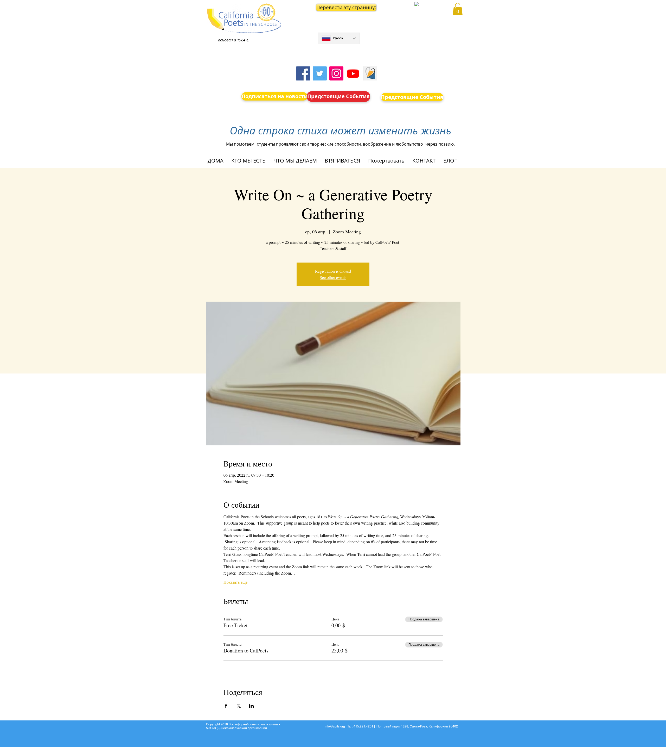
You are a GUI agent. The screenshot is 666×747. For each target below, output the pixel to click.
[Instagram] (336, 73)
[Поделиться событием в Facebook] (225, 706)
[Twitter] (320, 73)
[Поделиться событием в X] (238, 706)
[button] (338, 7)
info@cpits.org (335, 726)
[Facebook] (303, 73)
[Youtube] (353, 73)
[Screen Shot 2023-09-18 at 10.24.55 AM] (370, 73)
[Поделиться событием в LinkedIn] (251, 706)
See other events (333, 277)
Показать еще (235, 582)
